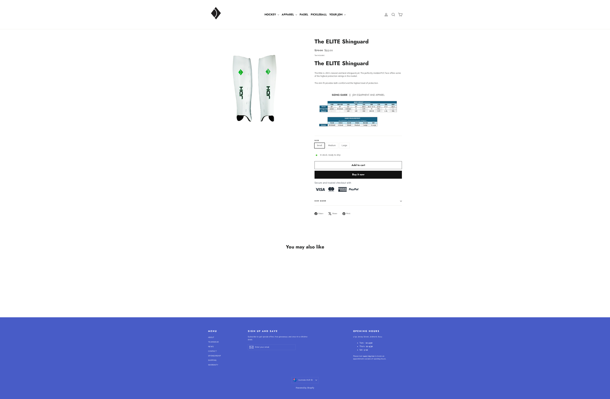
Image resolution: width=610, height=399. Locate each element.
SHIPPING (212, 360)
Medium (332, 145)
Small (319, 145)
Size (317, 140)
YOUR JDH (336, 14)
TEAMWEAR (213, 342)
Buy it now (358, 174)
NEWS (211, 347)
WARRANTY (213, 365)
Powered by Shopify (305, 388)
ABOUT (211, 337)
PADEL (304, 14)
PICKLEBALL (319, 14)
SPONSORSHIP (214, 356)
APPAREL (288, 14)
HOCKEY (270, 14)
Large (344, 145)
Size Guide (320, 201)
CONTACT (212, 351)
